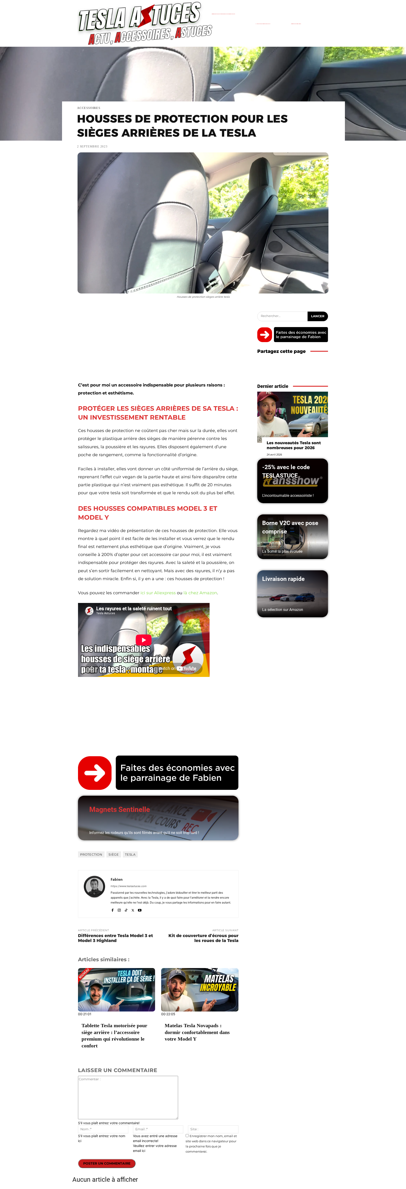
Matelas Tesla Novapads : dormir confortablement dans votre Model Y (197, 1032)
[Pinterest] (312, 370)
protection (91, 854)
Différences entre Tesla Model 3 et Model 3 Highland (115, 938)
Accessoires (88, 107)
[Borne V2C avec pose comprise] (292, 536)
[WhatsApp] (323, 370)
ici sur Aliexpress (158, 592)
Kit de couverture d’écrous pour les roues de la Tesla (203, 938)
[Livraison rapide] (292, 593)
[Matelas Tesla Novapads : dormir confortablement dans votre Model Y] (199, 989)
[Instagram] (119, 909)
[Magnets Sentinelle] (158, 818)
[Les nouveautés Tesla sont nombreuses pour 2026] (292, 417)
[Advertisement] (158, 346)
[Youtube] (139, 909)
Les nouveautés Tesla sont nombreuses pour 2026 (294, 445)
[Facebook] (112, 909)
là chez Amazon (200, 592)
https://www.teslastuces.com (129, 886)
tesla (130, 854)
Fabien (117, 879)
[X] (133, 909)
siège (114, 854)
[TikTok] (126, 909)
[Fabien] (94, 894)
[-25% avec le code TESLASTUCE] (292, 481)
